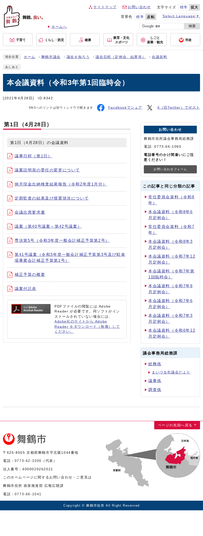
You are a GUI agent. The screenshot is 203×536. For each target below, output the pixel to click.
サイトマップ (105, 7)
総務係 (154, 364)
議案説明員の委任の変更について (47, 170)
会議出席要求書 (30, 212)
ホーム (29, 57)
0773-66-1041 (28, 494)
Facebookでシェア (125, 107)
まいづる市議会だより (171, 372)
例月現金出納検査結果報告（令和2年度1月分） (61, 184)
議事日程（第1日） (33, 156)
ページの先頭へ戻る (175, 425)
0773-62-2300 (28, 461)
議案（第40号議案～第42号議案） (48, 226)
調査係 (154, 390)
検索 (192, 26)
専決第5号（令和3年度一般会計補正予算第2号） (62, 240)
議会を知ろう (78, 57)
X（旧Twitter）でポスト (178, 107)
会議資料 (159, 57)
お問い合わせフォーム (170, 169)
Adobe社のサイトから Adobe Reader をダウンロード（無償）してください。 (87, 326)
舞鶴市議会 (51, 57)
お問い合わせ (139, 7)
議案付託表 (25, 289)
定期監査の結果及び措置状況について (52, 198)
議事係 (154, 381)
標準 (184, 7)
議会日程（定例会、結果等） (121, 57)
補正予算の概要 (30, 274)
